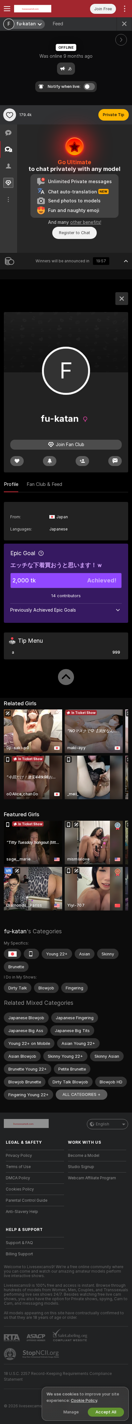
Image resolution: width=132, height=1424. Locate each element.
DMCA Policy (18, 1178)
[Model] (121, 298)
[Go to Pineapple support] (10, 1354)
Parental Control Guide (26, 1200)
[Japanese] (12, 954)
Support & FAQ (19, 1243)
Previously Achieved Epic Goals (43, 610)
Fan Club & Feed (44, 484)
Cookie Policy (84, 1400)
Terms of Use (18, 1167)
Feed (58, 24)
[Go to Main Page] (40, 8)
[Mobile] (31, 954)
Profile (11, 484)
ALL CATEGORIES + (81, 1094)
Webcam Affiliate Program (92, 1178)
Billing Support (19, 1254)
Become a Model (83, 1155)
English (102, 1124)
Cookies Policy (20, 1189)
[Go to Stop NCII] (41, 1354)
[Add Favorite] (9, 114)
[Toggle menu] (7, 8)
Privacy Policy (19, 1155)
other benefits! (85, 222)
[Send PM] (115, 461)
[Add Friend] (82, 461)
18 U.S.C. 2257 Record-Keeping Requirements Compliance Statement (58, 1376)
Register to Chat (74, 232)
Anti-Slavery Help (22, 1211)
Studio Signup (81, 1167)
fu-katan (15, 931)
